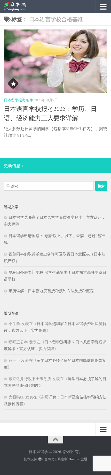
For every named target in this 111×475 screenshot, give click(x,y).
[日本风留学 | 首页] (18, 6)
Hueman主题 (78, 459)
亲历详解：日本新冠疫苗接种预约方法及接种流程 (51, 290)
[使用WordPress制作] (40, 459)
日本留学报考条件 (18, 99)
